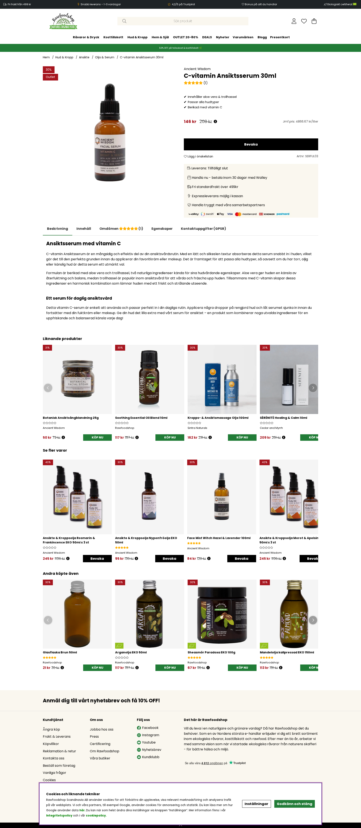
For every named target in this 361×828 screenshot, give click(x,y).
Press (94, 736)
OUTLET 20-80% (185, 37)
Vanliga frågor (54, 772)
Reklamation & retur (59, 751)
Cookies (49, 780)
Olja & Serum (104, 57)
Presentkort (280, 37)
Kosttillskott (113, 37)
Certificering (100, 743)
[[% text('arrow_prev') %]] (47, 505)
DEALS (207, 37)
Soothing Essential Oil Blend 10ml (141, 418)
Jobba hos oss (101, 729)
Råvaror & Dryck (86, 37)
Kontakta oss (53, 758)
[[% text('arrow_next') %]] (314, 505)
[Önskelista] (304, 21)
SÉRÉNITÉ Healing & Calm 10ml (283, 418)
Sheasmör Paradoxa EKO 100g (211, 652)
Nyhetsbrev (151, 749)
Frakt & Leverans (57, 736)
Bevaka (251, 144)
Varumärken (243, 37)
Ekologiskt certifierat (340, 4)
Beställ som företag (59, 765)
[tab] (83, 228)
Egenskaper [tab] (162, 228)
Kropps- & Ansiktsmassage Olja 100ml (218, 418)
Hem (46, 57)
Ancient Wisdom (197, 68)
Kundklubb (150, 757)
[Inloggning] (294, 21)
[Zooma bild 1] (110, 133)
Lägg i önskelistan (200, 156)
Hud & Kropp (137, 37)
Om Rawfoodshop (104, 751)
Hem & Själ (160, 37)
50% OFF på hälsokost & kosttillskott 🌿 (180, 48)
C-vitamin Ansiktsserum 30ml (141, 57)
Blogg (262, 37)
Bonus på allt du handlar (261, 4)
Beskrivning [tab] (57, 228)
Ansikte (84, 57)
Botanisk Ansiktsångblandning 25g (71, 418)
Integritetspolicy (59, 816)
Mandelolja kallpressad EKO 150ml (287, 652)
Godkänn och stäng (294, 803)
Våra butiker (100, 758)
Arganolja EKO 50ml (131, 652)
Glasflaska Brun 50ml (60, 652)
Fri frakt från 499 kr (19, 4)
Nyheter (222, 37)
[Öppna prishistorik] (215, 121)
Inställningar (256, 803)
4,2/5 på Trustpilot (183, 4)
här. (82, 810)
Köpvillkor (51, 743)
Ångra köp (51, 729)
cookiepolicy (96, 816)
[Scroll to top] (180, 825)
